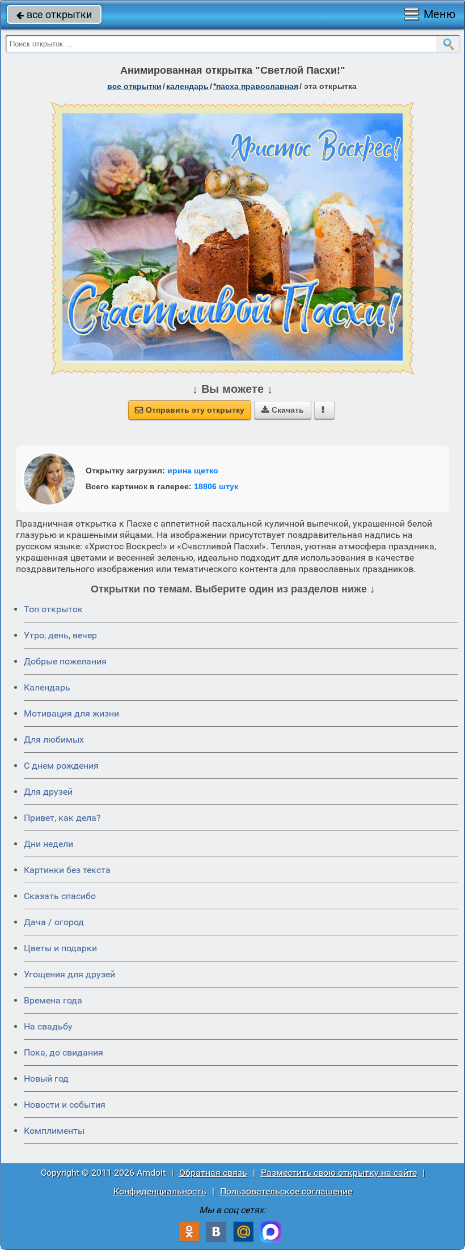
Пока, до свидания (63, 1052)
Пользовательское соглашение (286, 1191)
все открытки (54, 14)
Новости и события (64, 1104)
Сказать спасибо (60, 896)
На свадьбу (48, 1026)
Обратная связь (213, 1172)
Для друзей (48, 791)
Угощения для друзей (69, 974)
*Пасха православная (255, 86)
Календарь (187, 86)
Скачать (282, 409)
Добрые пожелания (65, 661)
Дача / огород (54, 922)
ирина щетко (192, 470)
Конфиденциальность (159, 1191)
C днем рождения (61, 765)
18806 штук (216, 486)
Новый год (46, 1078)
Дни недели (48, 843)
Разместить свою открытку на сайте (339, 1172)
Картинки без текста (67, 870)
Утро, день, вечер (60, 635)
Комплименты (54, 1130)
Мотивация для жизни (71, 713)
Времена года (53, 1000)
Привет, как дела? (62, 817)
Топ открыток (53, 609)
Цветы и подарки (60, 948)
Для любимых (54, 739)
